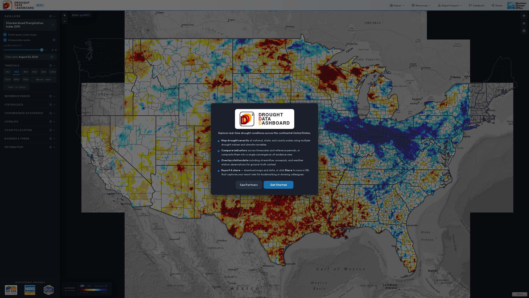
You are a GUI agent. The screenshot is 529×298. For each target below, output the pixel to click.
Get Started (278, 185)
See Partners (249, 185)
